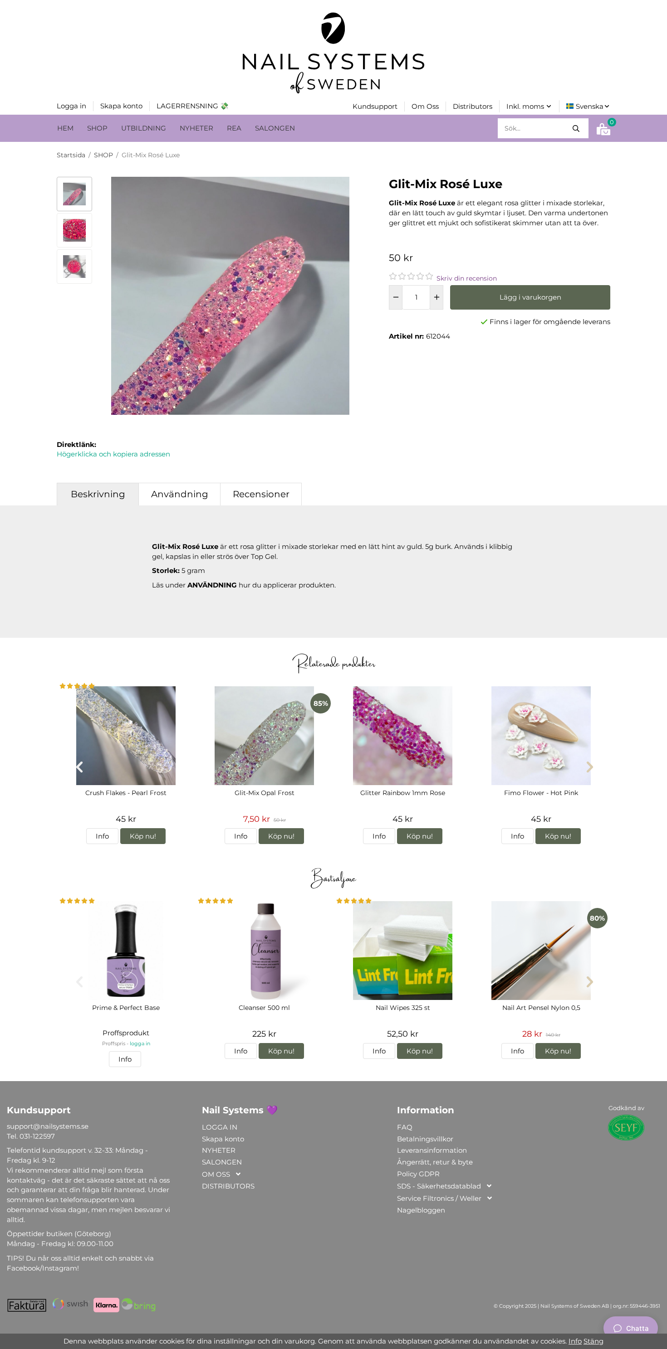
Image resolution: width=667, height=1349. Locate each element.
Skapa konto (251, 1294)
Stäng (593, 1341)
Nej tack (309, 1294)
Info (575, 1341)
